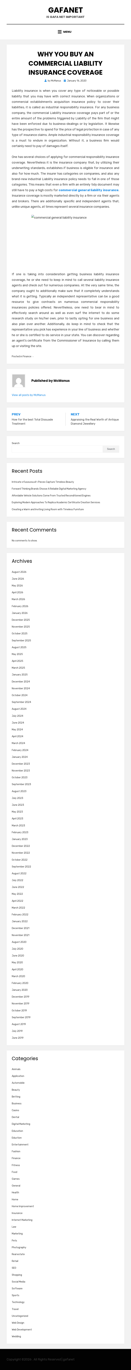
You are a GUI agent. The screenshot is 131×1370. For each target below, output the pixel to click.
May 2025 (17, 654)
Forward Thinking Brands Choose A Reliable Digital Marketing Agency (49, 488)
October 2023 (19, 777)
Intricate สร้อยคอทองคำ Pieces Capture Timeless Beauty (43, 482)
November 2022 (21, 852)
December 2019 (20, 996)
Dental (15, 1117)
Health (15, 1192)
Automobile (18, 1082)
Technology (18, 1302)
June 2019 (18, 1037)
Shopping (17, 1274)
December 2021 (20, 928)
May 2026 (17, 585)
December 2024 (21, 681)
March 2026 (18, 599)
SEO (14, 1267)
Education (17, 1131)
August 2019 (19, 1024)
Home (15, 1199)
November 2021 (20, 935)
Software (17, 1288)
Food (14, 1172)
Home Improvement (23, 1206)
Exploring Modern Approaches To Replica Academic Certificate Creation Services (56, 502)
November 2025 (21, 626)
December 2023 (21, 763)
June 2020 (18, 955)
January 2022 (20, 921)
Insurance (17, 1213)
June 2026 (18, 578)
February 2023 (20, 832)
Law (14, 1226)
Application (18, 1076)
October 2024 (19, 695)
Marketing (17, 1233)
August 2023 (19, 791)
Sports (15, 1295)
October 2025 (19, 633)
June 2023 (18, 805)
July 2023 (17, 798)
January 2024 (20, 757)
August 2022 (19, 873)
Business (16, 1103)
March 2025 (18, 667)
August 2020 (19, 942)
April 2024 (17, 736)
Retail (15, 1261)
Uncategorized (20, 1316)
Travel (15, 1309)
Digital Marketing (21, 1124)
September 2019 (21, 1017)
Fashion (16, 1151)
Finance (27, 356)
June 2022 (18, 887)
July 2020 (17, 948)
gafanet (65, 10)
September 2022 (21, 866)
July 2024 (17, 716)
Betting (16, 1096)
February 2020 (20, 983)
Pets (14, 1240)
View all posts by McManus (29, 395)
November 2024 (21, 688)
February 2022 (20, 914)
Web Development (22, 1329)
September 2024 (21, 702)
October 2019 (19, 1010)
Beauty (16, 1089)
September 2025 (21, 640)
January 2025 (20, 674)
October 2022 (19, 859)
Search (16, 443)
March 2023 (18, 825)
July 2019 (17, 1031)
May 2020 (17, 962)
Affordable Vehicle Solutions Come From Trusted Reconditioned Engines (51, 495)
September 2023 (21, 784)
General (16, 1185)
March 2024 (18, 743)
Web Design (18, 1322)
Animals (16, 1069)
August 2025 (19, 647)
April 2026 (17, 592)
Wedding (16, 1336)
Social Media (18, 1281)
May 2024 (17, 729)
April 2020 (17, 969)
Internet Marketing (22, 1220)
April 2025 (17, 661)
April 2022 (17, 901)
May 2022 (17, 894)
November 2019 (20, 1003)
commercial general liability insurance (89, 190)
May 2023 (17, 811)
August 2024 (19, 709)
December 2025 (21, 619)
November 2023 (21, 770)
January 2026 (20, 613)
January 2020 (20, 990)
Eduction (17, 1137)
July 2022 (17, 880)
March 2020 (18, 976)
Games (16, 1178)
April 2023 (17, 818)
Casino (15, 1110)
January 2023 (20, 839)
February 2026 (20, 606)
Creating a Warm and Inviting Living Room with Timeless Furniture (48, 509)
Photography (19, 1247)
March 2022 (18, 907)
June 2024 (18, 722)
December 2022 (21, 846)
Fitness (16, 1165)
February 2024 (20, 750)
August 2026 (19, 572)
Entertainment (20, 1144)
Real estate (18, 1254)
